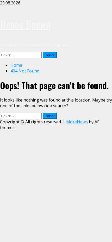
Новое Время (25, 24)
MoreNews (77, 122)
